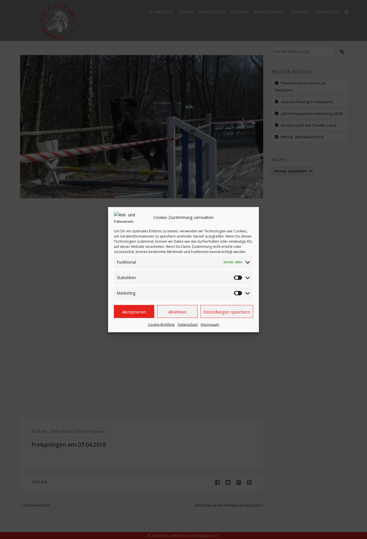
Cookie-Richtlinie (161, 324)
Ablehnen (177, 311)
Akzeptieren (134, 311)
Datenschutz (188, 324)
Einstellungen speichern (227, 311)
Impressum (210, 324)
